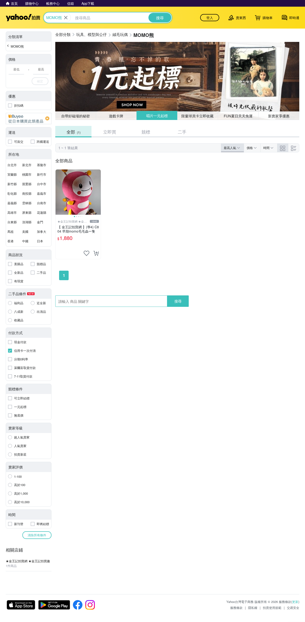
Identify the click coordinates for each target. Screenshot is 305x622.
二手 (182, 132)
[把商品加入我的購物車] (96, 253)
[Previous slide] (59, 192)
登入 (209, 17)
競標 (146, 132)
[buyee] (28, 118)
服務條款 (236, 607)
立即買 (109, 132)
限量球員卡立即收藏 (197, 115)
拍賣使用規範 (272, 607)
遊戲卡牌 (116, 115)
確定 (40, 81)
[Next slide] (98, 192)
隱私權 (252, 607)
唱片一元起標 (157, 115)
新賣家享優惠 (279, 115)
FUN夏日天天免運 (238, 115)
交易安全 (293, 607)
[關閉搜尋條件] (66, 17)
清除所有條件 (37, 535)
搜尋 (178, 301)
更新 (295, 601)
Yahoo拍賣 (23, 17)
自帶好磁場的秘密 (75, 115)
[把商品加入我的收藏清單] (86, 253)
